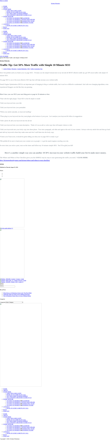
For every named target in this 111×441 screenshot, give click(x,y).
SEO (28, 69)
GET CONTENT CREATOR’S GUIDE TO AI (19, 15)
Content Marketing (22, 69)
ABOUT (5, 7)
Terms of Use (23, 439)
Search (1, 283)
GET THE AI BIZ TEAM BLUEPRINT (17, 13)
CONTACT (6, 24)
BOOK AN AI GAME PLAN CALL (16, 12)
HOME (5, 6)
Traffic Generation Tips (36, 69)
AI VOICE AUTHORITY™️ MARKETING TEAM (20, 21)
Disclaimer (30, 439)
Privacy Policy (38, 439)
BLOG (5, 27)
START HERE (7, 9)
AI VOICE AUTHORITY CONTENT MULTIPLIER (21, 19)
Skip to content (4, 0)
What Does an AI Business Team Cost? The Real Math (17, 293)
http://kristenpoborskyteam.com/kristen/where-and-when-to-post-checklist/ (25, 160)
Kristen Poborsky (55, 3)
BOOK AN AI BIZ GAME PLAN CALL (17, 25)
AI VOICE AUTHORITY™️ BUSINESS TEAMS (20, 22)
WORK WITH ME (8, 16)
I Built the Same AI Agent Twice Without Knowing (16, 294)
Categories (2, 302)
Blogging (14, 69)
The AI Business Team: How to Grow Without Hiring (17, 296)
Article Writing (7, 69)
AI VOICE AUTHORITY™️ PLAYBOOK (18, 18)
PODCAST (6, 28)
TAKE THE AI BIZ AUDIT (14, 10)
